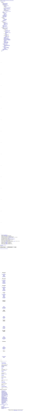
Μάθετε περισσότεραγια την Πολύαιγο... (4, 276)
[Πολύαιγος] (4, 355)
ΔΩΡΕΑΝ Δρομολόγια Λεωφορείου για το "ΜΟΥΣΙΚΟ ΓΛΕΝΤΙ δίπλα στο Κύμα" (4, 403)
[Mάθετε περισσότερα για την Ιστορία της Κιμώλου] (4, 295)
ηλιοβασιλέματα (5, 235)
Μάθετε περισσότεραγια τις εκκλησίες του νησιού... (4, 290)
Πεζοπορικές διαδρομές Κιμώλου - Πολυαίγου (4, 283)
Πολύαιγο (6, 242)
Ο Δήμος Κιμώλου (4, 363)
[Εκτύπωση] (1, 245)
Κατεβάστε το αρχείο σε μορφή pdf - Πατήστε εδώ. (4, 248)
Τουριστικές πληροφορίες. (11, 237)
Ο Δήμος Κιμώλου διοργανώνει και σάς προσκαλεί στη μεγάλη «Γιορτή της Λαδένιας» (5, 395)
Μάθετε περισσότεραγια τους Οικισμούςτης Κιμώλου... (4, 307)
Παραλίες (3, 375)
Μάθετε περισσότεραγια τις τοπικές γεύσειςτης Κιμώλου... (3, 327)
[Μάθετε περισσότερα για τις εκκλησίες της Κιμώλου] (4, 288)
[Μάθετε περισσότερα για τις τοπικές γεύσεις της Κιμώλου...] (4, 325)
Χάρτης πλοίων (3, 382)
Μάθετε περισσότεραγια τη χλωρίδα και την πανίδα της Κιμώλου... (4, 337)
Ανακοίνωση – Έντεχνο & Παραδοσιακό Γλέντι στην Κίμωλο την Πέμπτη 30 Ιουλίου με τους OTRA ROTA (5, 400)
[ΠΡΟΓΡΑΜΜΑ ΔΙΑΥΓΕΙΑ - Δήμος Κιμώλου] (4, 405)
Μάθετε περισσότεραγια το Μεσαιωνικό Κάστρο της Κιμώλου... (4, 347)
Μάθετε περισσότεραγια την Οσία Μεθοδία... (4, 317)
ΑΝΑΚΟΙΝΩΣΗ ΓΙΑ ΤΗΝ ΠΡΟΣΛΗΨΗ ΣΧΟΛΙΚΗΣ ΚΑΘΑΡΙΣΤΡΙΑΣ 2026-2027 (4, 398)
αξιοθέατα (10, 236)
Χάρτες (2, 378)
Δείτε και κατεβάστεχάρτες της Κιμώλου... (4, 357)
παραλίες (7, 240)
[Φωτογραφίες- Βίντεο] (5, 366)
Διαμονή (3, 371)
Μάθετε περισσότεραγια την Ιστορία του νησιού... (3, 297)
